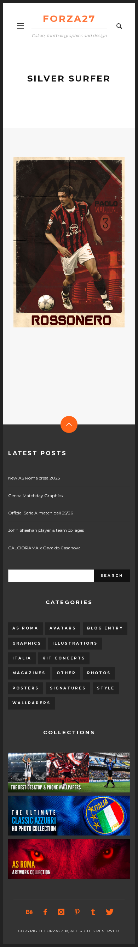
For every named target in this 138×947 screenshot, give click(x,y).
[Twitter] (109, 912)
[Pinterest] (77, 912)
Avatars (63, 628)
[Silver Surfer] (57, 242)
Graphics (26, 643)
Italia (21, 658)
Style (106, 688)
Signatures (68, 688)
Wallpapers (31, 703)
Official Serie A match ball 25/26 (40, 512)
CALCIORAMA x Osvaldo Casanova (44, 547)
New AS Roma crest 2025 (34, 478)
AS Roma (25, 628)
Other (66, 673)
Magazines (29, 673)
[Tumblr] (93, 912)
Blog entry (105, 628)
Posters (25, 688)
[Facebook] (45, 912)
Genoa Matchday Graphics (35, 495)
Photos (99, 673)
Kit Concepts (63, 658)
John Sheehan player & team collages (46, 530)
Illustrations (75, 643)
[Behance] (29, 912)
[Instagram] (61, 912)
